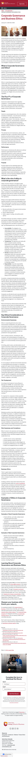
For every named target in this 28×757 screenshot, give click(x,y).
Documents (4, 734)
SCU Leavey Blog (8, 10)
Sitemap (16, 734)
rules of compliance (20, 483)
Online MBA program (15, 584)
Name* (4, 681)
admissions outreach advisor (9, 623)
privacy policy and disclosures (14, 702)
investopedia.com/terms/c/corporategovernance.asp (13, 630)
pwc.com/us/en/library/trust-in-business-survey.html (13, 632)
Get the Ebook (14, 694)
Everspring (21, 712)
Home (2, 10)
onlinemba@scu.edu (6, 746)
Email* (4, 686)
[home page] (8, 3)
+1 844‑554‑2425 (11, 745)
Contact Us (10, 734)
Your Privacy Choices (7, 754)
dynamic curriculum (18, 589)
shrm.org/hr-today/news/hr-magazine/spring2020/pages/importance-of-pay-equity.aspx (14, 639)
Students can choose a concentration (12, 594)
